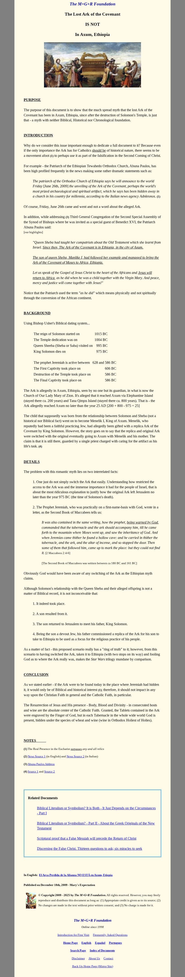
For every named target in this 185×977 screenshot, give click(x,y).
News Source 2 (75, 756)
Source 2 (49, 771)
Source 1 (33, 771)
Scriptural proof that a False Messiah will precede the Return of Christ (86, 838)
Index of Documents (102, 950)
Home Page (70, 942)
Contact (108, 958)
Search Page (78, 950)
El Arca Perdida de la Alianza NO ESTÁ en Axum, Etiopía (76, 875)
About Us (94, 958)
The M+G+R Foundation (93, 4)
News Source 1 (37, 756)
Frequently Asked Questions (110, 935)
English (86, 942)
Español (100, 942)
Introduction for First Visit (73, 935)
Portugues (115, 942)
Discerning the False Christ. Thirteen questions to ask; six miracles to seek (89, 848)
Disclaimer (78, 958)
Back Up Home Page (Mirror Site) (92, 966)
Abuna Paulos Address (41, 764)
